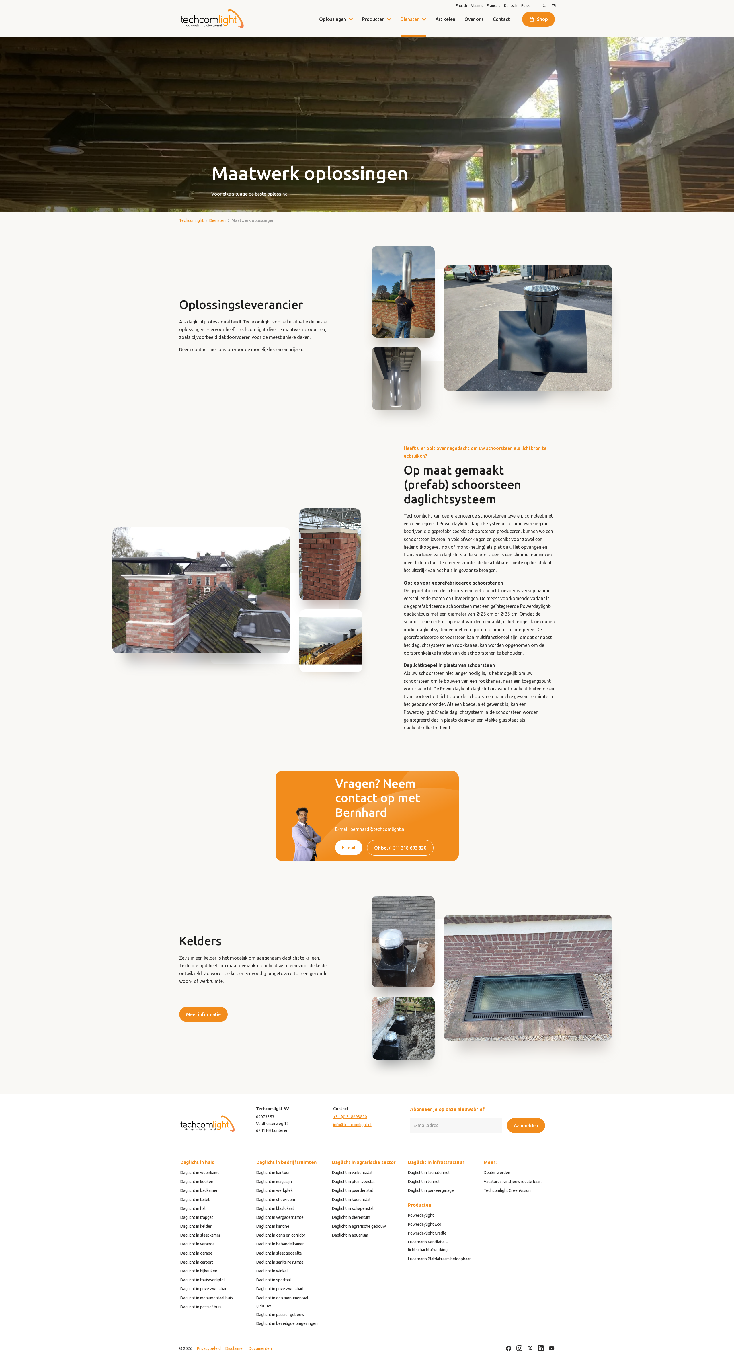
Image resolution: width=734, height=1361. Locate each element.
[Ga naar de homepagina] (212, 18)
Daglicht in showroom (275, 1199)
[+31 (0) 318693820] (544, 5)
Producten (373, 19)
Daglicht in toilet (195, 1199)
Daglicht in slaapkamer (200, 1235)
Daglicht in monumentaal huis (206, 1298)
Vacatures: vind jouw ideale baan (513, 1181)
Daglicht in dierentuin (351, 1217)
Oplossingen (332, 19)
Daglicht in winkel (272, 1271)
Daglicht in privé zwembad (203, 1288)
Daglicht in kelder (196, 1226)
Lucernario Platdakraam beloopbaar (439, 1259)
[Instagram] (519, 1348)
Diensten (410, 19)
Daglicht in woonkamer (200, 1172)
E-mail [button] (349, 847)
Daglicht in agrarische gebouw (359, 1226)
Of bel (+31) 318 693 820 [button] (400, 847)
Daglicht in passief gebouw (280, 1314)
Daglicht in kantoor (273, 1172)
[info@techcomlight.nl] (553, 5)
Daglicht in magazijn (274, 1181)
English (461, 5)
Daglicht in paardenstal (352, 1190)
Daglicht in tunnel (424, 1181)
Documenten (260, 1348)
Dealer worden (497, 1172)
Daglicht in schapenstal (353, 1208)
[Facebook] (508, 1348)
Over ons (474, 19)
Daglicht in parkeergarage (431, 1190)
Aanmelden (526, 1125)
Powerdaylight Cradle (427, 1233)
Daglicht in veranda (197, 1244)
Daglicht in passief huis (200, 1307)
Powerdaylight (421, 1215)
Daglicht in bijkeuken (198, 1271)
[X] (530, 1348)
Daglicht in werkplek (274, 1190)
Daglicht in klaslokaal (275, 1208)
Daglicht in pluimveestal (353, 1181)
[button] (389, 19)
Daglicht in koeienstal (351, 1199)
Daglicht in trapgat (196, 1217)
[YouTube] (551, 1348)
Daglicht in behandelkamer (280, 1244)
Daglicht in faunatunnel (429, 1172)
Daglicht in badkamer (199, 1190)
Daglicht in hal (193, 1208)
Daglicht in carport (196, 1262)
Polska (526, 5)
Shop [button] (542, 19)
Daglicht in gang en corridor (280, 1235)
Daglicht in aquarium (350, 1235)
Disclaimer (234, 1348)
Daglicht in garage (196, 1253)
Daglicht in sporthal (273, 1280)
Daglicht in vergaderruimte (280, 1217)
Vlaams (477, 5)
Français (493, 5)
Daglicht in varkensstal (352, 1172)
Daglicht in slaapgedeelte (279, 1253)
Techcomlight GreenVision (507, 1190)
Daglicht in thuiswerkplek (203, 1280)
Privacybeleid (209, 1348)
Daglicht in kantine (272, 1226)
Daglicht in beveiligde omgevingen (287, 1323)
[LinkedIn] (541, 1348)
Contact (501, 19)
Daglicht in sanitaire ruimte (280, 1262)
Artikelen (445, 19)
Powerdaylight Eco (424, 1224)
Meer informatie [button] (203, 1014)
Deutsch (510, 5)
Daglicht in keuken (196, 1181)
